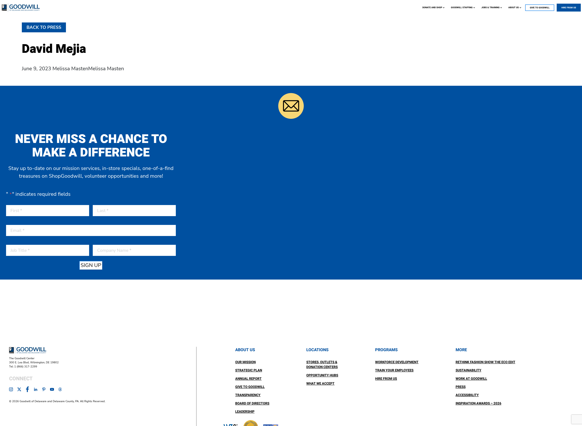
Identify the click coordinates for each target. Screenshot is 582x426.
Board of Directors (252, 403)
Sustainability (468, 370)
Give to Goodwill (250, 386)
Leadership (244, 411)
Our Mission (245, 362)
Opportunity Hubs (322, 375)
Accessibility (467, 395)
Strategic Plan (248, 370)
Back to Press (44, 27)
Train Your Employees (394, 370)
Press (461, 386)
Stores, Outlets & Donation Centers (322, 365)
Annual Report (248, 378)
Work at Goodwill (471, 378)
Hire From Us (386, 378)
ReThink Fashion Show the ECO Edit (485, 362)
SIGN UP (91, 265)
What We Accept (320, 383)
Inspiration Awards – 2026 (478, 403)
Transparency (248, 395)
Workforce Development (396, 362)
